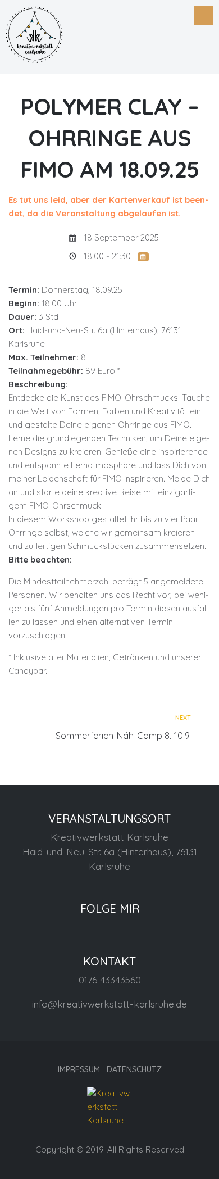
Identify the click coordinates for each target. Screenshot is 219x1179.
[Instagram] (109, 929)
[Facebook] (82, 929)
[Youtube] (137, 929)
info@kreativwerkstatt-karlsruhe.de (109, 1004)
